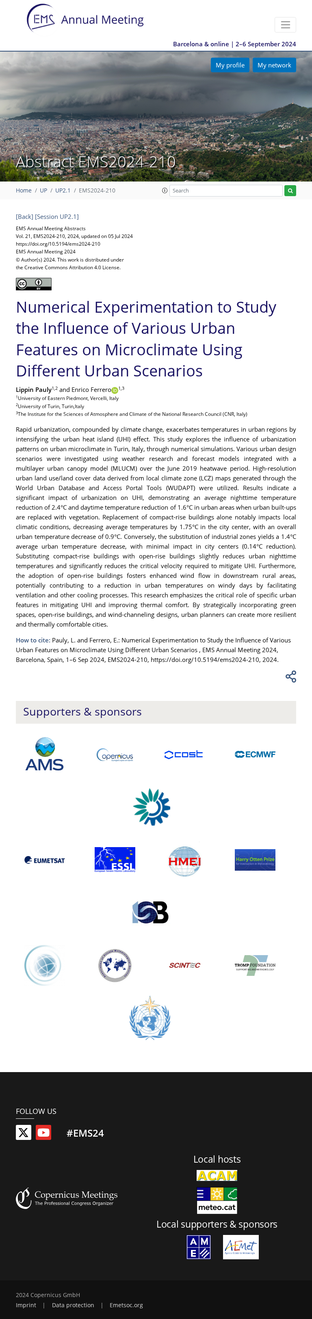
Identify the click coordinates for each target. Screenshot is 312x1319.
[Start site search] (290, 190)
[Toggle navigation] (285, 24)
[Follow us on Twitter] (23, 1134)
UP (43, 190)
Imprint (26, 1305)
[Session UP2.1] (57, 216)
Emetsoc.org (126, 1305)
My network (274, 65)
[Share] (290, 679)
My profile (230, 65)
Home (24, 190)
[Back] (24, 216)
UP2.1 (63, 190)
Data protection (73, 1305)
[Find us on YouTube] (43, 1134)
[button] (165, 190)
